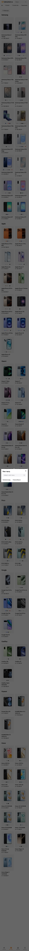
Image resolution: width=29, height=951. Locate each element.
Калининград (6, 480)
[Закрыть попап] (26, 471)
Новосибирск (17, 480)
